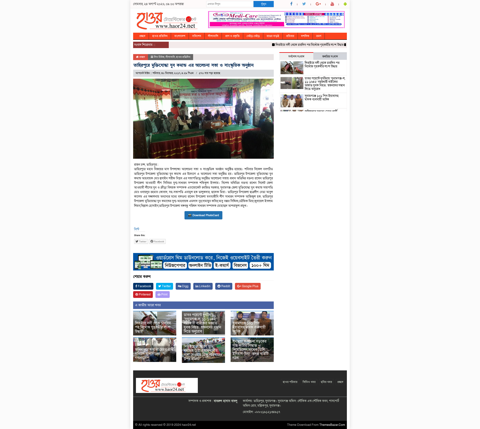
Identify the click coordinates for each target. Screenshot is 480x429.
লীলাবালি (213, 36)
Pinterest (144, 294)
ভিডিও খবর (309, 382)
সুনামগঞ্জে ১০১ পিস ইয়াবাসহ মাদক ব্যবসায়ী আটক (249, 327)
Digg (184, 286)
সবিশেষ (196, 36)
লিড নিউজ (159, 57)
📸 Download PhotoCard (203, 215)
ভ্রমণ (318, 36)
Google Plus (249, 286)
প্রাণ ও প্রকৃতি (232, 36)
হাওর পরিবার (290, 382)
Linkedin (204, 286)
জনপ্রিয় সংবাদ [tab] (330, 56)
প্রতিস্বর (290, 36)
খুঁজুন (263, 4)
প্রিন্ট (136, 229)
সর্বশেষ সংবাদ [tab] (296, 56)
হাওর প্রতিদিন (159, 36)
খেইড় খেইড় (253, 36)
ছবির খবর (326, 382)
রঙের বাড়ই (273, 36)
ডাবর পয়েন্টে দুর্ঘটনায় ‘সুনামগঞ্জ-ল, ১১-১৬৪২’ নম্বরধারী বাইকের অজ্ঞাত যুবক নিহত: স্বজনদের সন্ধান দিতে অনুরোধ (202, 323)
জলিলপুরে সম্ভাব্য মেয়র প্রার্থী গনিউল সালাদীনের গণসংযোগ (154, 353)
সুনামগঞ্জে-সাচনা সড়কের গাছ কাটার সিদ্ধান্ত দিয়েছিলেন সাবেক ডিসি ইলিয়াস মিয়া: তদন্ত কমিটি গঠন (250, 349)
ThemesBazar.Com (332, 425)
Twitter (166, 286)
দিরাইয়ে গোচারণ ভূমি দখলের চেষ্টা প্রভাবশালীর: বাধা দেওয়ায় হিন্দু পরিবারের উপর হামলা (203, 352)
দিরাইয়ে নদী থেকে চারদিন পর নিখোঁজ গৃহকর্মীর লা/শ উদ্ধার (299, 45)
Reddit (225, 286)
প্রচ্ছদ (142, 36)
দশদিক (305, 36)
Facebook (144, 286)
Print (163, 294)
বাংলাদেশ (179, 36)
